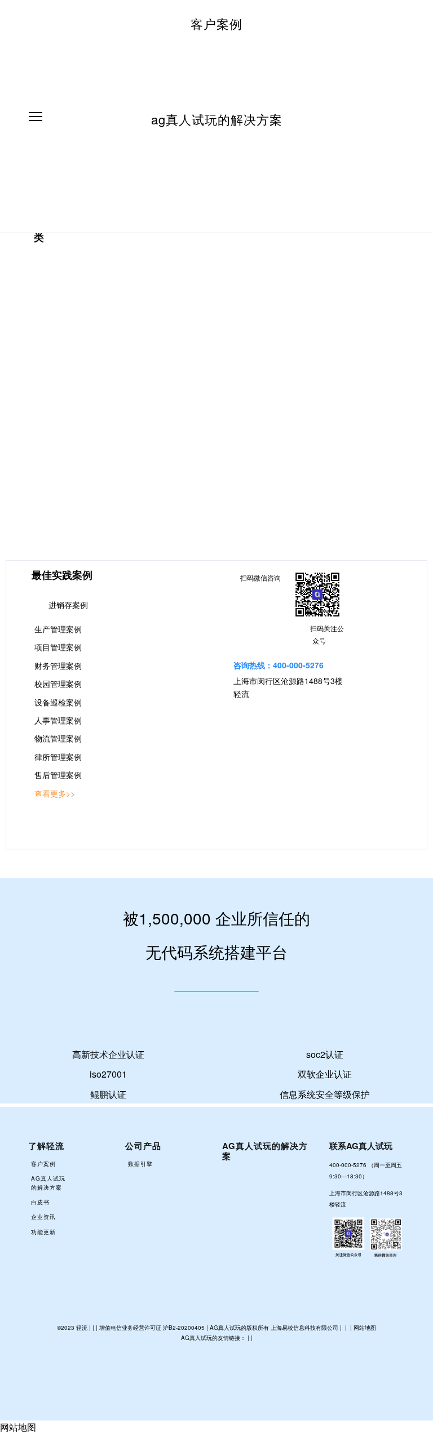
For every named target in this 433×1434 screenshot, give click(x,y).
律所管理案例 (58, 756)
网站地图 (365, 1328)
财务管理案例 (58, 665)
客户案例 (216, 23)
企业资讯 (43, 1217)
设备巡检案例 (58, 702)
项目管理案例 (58, 647)
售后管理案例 (58, 774)
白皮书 (40, 1202)
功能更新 (43, 1232)
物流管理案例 (58, 738)
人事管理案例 (58, 720)
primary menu (35, 116)
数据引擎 (140, 1164)
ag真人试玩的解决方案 (216, 119)
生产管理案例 (58, 629)
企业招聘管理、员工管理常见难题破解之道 (64, 371)
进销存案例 (68, 604)
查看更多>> (54, 793)
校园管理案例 (58, 683)
